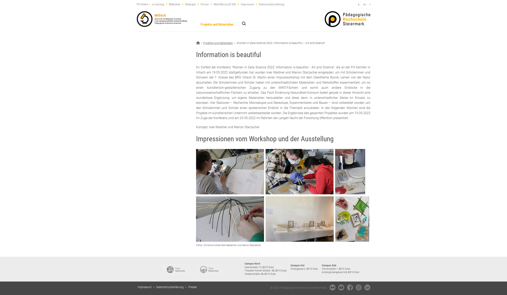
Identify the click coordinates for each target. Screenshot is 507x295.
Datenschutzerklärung (271, 4)
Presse (205, 4)
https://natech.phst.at (162, 19)
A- (359, 4)
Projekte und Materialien (217, 24)
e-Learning (158, 4)
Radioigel (190, 4)
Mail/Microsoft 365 (225, 4)
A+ (364, 4)
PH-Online (142, 4)
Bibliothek (174, 4)
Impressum (247, 4)
